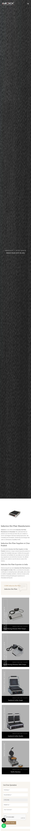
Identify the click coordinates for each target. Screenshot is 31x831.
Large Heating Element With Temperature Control (5, 618)
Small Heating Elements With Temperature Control (5, 654)
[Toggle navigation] (28, 4)
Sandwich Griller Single (4, 681)
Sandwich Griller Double (4, 717)
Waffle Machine (4, 749)
